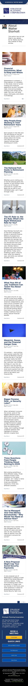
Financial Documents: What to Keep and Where (13, 70)
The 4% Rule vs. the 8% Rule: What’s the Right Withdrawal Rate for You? (13, 220)
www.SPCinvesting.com (14, 675)
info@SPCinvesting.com (10, 627)
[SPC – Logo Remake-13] (14, 7)
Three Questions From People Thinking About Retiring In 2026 (12, 461)
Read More (6, 98)
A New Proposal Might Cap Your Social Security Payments (12, 565)
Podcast (9, 75)
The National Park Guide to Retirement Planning (14, 170)
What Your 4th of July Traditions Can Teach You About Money (13, 285)
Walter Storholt (9, 74)
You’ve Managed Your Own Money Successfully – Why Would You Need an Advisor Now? (13, 514)
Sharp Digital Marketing (17, 681)
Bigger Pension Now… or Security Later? (12, 401)
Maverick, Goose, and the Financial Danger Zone (12, 342)
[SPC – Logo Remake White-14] (13, 608)
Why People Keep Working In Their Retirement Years (12, 122)
